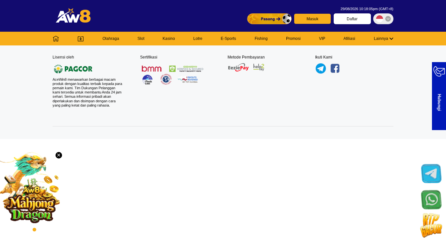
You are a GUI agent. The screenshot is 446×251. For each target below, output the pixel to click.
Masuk (312, 19)
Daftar (352, 19)
